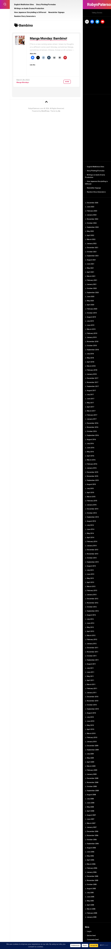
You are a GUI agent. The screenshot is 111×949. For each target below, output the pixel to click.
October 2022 (92, 223)
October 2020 (92, 288)
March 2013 (91, 586)
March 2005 (91, 909)
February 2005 (92, 913)
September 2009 (93, 750)
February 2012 (92, 639)
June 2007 (90, 819)
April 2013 (90, 582)
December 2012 (92, 599)
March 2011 (91, 684)
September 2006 (93, 843)
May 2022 (90, 231)
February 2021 (92, 280)
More (67, 81)
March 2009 (91, 766)
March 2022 (91, 239)
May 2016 (90, 452)
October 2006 (92, 839)
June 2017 (90, 399)
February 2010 (92, 737)
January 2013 (91, 595)
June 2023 (90, 207)
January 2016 (91, 468)
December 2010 (92, 697)
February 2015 (92, 501)
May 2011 (90, 676)
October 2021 (92, 252)
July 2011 (90, 668)
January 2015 (91, 505)
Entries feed (91, 935)
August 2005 (91, 888)
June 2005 (90, 897)
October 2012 (92, 607)
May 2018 (90, 358)
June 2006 (90, 852)
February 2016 (92, 464)
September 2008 (93, 790)
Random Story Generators (96, 192)
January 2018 (91, 374)
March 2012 (91, 635)
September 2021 (93, 256)
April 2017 (90, 407)
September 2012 (93, 611)
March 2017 (91, 411)
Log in (89, 931)
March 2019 (91, 329)
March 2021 (91, 276)
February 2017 (92, 415)
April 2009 (90, 762)
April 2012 (90, 631)
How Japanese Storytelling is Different (96, 183)
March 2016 (91, 460)
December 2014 (92, 509)
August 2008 (91, 794)
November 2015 (92, 476)
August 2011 (91, 664)
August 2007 (91, 815)
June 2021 (90, 264)
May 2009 (90, 758)
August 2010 (91, 713)
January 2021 (91, 284)
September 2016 (93, 435)
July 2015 (90, 488)
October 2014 (92, 513)
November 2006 (92, 835)
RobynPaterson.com (97, 4)
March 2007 (91, 823)
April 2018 (90, 362)
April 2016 (90, 456)
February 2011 (92, 688)
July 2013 (90, 570)
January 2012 (91, 643)
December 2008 (92, 778)
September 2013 (93, 562)
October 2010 (92, 705)
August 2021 (91, 260)
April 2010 (90, 729)
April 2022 (90, 235)
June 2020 (90, 296)
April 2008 (90, 811)
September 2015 (93, 480)
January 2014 (91, 546)
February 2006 (92, 868)
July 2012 (90, 619)
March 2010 (91, 733)
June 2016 (90, 448)
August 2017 (91, 390)
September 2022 (93, 227)
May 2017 (90, 403)
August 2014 (91, 521)
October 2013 (92, 558)
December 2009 (92, 746)
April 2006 (90, 860)
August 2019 (91, 317)
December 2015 (92, 472)
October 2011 (92, 656)
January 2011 (91, 692)
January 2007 (91, 827)
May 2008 (90, 807)
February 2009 (92, 770)
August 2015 (91, 484)
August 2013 (91, 566)
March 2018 (91, 366)
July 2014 (90, 525)
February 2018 (92, 370)
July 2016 (90, 443)
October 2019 (92, 313)
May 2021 (90, 268)
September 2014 (93, 517)
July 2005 (90, 892)
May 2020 (90, 301)
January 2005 (91, 917)
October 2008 (92, 786)
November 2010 (92, 701)
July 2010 (90, 717)
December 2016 (92, 423)
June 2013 (90, 574)
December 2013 (92, 550)
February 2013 (92, 590)
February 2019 (92, 333)
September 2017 (93, 386)
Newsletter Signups (94, 188)
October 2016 (92, 431)
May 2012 (90, 627)
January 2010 (91, 741)
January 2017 (91, 419)
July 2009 (90, 754)
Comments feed (93, 939)
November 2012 (92, 603)
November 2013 (92, 554)
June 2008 (90, 803)
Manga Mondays (22, 82)
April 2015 (90, 492)
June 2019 (90, 325)
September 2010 (93, 709)
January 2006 (91, 872)
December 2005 (92, 876)
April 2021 (90, 272)
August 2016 (91, 439)
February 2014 (92, 541)
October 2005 (92, 884)
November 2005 (92, 880)
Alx (59, 111)
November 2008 (92, 782)
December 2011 (92, 648)
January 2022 (91, 243)
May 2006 (90, 856)
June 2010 (90, 721)
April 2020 (90, 305)
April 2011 (90, 680)
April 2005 (90, 905)
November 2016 (92, 427)
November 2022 (92, 219)
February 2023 (92, 211)
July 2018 (90, 354)
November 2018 (92, 341)
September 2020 (93, 292)
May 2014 (90, 533)
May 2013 (90, 578)
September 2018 (93, 350)
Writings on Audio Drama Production (95, 176)
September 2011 (93, 660)
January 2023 (91, 215)
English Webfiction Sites (95, 167)
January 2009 (91, 774)
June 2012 (90, 623)
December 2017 (92, 378)
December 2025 (92, 203)
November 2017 (92, 382)
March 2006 (91, 864)
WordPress (45, 111)
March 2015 (91, 497)
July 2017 (90, 394)
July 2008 (90, 799)
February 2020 (92, 309)
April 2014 (90, 537)
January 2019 (91, 337)
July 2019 (90, 321)
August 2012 (91, 615)
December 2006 (92, 831)
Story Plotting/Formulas (95, 171)
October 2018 (92, 345)
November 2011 (92, 652)
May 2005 (90, 901)
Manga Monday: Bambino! (48, 38)
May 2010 (90, 725)
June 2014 (90, 529)
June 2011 (90, 672)
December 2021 (92, 247)
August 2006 (91, 848)
